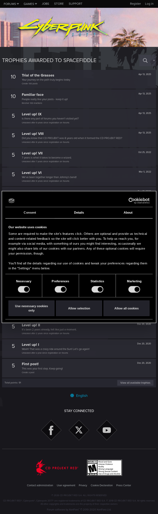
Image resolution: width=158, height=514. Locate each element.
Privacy (83, 485)
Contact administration (40, 485)
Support (75, 4)
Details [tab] (79, 212)
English (81, 395)
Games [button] (29, 4)
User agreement (66, 485)
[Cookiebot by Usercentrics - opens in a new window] (132, 201)
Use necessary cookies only (31, 308)
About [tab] (128, 212)
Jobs (45, 4)
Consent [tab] (30, 212)
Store (59, 4)
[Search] (145, 60)
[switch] (60, 289)
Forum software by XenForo (79, 509)
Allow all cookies (126, 308)
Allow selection (79, 308)
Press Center (123, 485)
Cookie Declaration (102, 485)
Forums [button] (10, 4)
